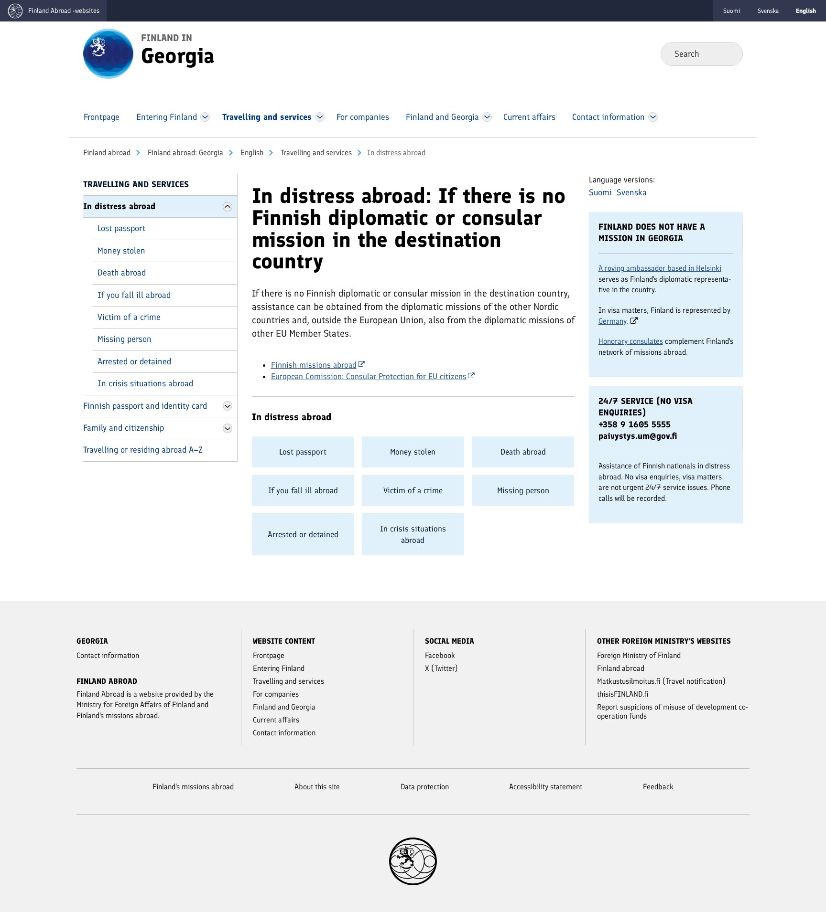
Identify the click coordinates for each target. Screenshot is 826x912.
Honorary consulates (630, 341)
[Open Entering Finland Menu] (205, 117)
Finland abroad (106, 152)
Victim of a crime (129, 317)
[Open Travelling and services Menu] (320, 117)
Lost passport (121, 228)
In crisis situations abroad (145, 383)
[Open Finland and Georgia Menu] (487, 117)
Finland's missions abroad (193, 786)
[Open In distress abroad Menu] (227, 206)
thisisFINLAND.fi (623, 694)
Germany (612, 321)
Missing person (125, 339)
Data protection (425, 786)
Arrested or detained (134, 361)
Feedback (658, 786)
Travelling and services (315, 152)
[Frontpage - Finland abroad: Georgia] (108, 53)
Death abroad (122, 272)
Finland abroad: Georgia (184, 152)
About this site (317, 786)
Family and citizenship (123, 428)
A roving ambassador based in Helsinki (659, 268)
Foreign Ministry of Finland (639, 655)
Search (728, 53)
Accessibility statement (545, 786)
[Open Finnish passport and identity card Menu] (227, 405)
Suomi (731, 10)
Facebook (440, 655)
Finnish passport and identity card (145, 406)
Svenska (768, 10)
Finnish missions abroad (314, 365)
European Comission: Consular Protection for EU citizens (369, 376)
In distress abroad (119, 206)
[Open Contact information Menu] (653, 117)
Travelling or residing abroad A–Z (143, 450)
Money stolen (121, 250)
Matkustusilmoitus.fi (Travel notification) (661, 681)
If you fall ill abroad (134, 295)
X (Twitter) (441, 668)
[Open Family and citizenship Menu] (227, 428)
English (251, 152)
